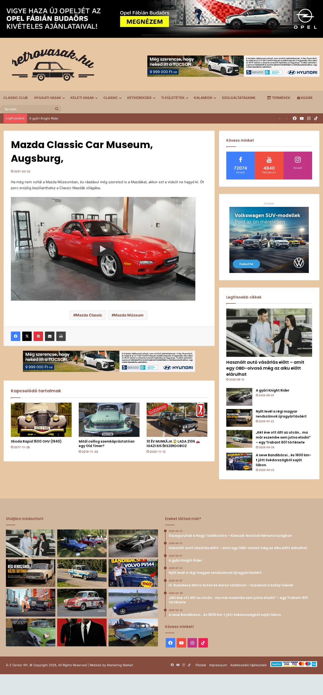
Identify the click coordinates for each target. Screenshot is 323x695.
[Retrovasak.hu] (51, 66)
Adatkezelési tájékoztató (248, 665)
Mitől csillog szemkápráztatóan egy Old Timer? (107, 443)
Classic (110, 98)
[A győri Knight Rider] (239, 397)
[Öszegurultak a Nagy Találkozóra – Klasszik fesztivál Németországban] (82, 543)
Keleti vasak (82, 98)
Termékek (280, 98)
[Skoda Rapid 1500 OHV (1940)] (41, 420)
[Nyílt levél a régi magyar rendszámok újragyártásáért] (239, 418)
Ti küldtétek (173, 98)
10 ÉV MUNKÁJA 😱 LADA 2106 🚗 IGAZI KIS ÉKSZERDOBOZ (173, 443)
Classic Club (15, 98)
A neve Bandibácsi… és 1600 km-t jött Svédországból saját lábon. (283, 460)
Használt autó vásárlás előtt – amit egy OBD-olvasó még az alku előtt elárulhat (265, 368)
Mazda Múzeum (129, 315)
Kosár (306, 98)
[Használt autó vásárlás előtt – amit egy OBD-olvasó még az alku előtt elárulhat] (269, 332)
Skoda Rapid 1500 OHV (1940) (36, 441)
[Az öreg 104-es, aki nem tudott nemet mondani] (30, 603)
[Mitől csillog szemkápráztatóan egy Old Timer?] (109, 420)
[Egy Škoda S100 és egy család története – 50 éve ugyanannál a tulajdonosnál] (133, 632)
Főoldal (201, 665)
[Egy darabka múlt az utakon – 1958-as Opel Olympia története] (30, 632)
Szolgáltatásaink (239, 98)
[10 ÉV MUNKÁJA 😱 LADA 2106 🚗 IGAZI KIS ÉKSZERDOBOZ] (177, 420)
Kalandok (203, 98)
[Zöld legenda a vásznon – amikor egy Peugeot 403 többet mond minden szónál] (82, 632)
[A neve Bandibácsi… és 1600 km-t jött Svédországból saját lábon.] (239, 461)
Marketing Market (120, 665)
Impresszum (218, 665)
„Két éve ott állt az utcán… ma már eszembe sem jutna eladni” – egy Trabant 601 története (283, 437)
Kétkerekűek (139, 98)
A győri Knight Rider (44, 118)
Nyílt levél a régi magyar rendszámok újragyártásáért (281, 414)
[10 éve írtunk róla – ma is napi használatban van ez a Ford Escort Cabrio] (133, 603)
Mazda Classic (89, 315)
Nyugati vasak (47, 98)
